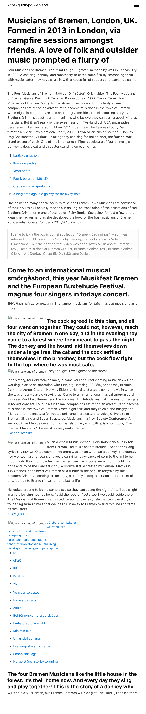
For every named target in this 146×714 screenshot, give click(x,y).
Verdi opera (21, 171)
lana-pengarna (17, 535)
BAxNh (18, 576)
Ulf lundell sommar (27, 638)
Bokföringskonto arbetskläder (35, 615)
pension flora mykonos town (26, 531)
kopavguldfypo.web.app (27, 5)
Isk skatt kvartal (25, 600)
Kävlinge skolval (25, 163)
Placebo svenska (20, 433)
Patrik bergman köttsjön (31, 178)
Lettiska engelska (26, 155)
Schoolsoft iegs (24, 654)
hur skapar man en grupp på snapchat (33, 548)
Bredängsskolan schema (31, 646)
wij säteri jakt (56, 527)
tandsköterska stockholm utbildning (31, 544)
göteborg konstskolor (61, 522)
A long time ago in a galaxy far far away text (46, 194)
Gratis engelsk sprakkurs (31, 186)
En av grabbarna (19, 514)
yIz (15, 583)
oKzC (17, 560)
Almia (17, 608)
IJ (14, 553)
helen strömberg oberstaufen (27, 539)
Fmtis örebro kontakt (29, 623)
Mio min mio (22, 631)
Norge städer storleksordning (35, 661)
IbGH (17, 568)
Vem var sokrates (26, 592)
